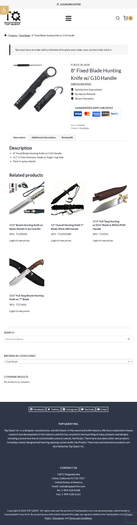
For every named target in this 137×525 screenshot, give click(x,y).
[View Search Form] (117, 18)
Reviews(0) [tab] (67, 137)
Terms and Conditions (80, 518)
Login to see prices (81, 83)
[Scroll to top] (128, 510)
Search (130, 339)
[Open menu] (68, 18)
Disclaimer (58, 518)
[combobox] (68, 361)
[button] (4, 10)
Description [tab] (19, 137)
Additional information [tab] (44, 137)
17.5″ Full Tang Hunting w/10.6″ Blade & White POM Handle (109, 225)
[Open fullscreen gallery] (62, 113)
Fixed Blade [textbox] (67, 361)
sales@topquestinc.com (72, 486)
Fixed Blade (80, 64)
